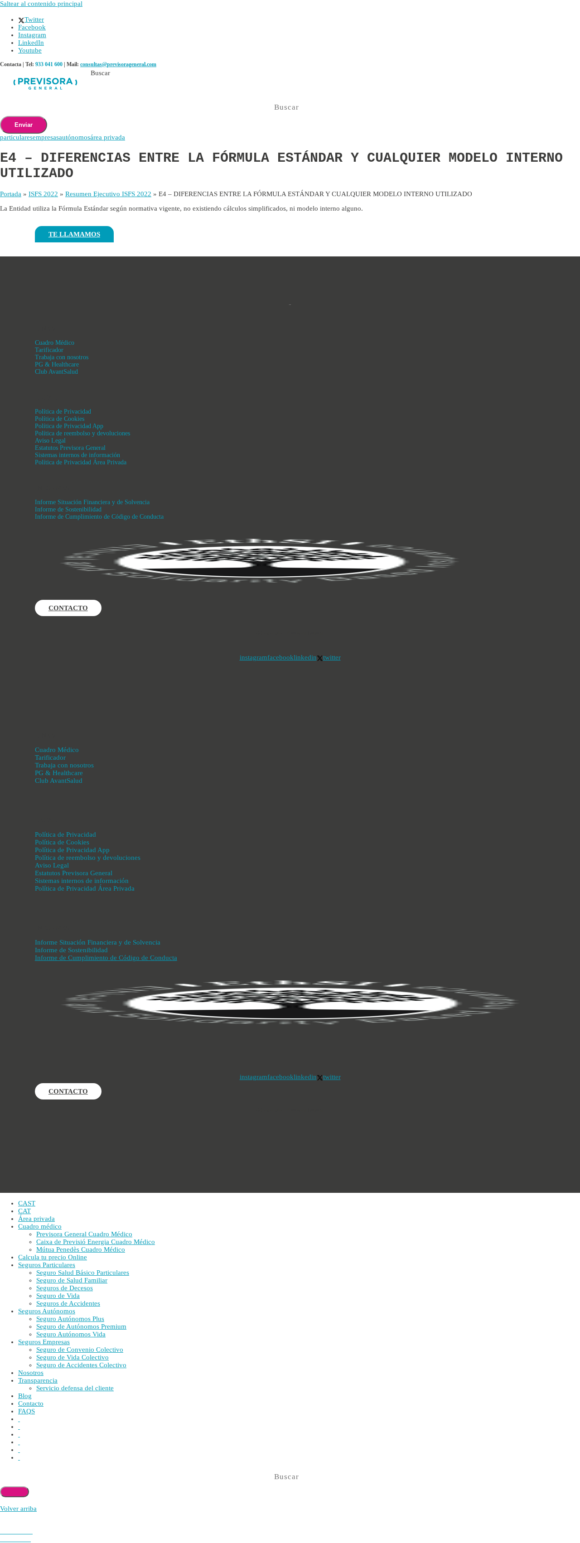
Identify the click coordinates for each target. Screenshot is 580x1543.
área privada (107, 137)
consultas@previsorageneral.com (118, 64)
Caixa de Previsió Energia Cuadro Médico (95, 1241)
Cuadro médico (40, 1226)
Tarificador (49, 350)
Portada (10, 194)
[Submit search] (14, 1491)
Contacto (31, 1403)
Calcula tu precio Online (52, 1257)
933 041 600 (49, 64)
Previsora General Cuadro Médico (84, 1234)
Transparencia (38, 1380)
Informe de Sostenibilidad (68, 509)
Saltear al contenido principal (41, 3)
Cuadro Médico (54, 342)
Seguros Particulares (46, 1264)
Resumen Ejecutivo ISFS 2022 (108, 194)
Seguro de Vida (58, 1295)
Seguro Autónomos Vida (71, 1334)
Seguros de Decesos (64, 1288)
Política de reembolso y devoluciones (82, 433)
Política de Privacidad (63, 411)
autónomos (74, 137)
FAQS (26, 1411)
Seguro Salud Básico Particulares (82, 1272)
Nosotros (31, 1372)
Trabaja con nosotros (61, 357)
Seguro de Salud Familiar (71, 1280)
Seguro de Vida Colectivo (72, 1357)
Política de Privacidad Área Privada (80, 462)
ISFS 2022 (43, 194)
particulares (16, 137)
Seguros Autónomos (46, 1311)
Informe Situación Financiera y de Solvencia (92, 502)
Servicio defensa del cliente (75, 1388)
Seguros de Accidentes (68, 1303)
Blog (25, 1395)
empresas (46, 137)
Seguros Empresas (44, 1341)
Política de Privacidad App (69, 426)
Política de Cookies (59, 418)
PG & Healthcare (57, 364)
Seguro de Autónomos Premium (81, 1326)
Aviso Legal (50, 440)
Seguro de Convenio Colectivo (79, 1349)
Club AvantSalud (56, 371)
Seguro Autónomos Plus (70, 1318)
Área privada (36, 1218)
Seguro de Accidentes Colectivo (81, 1365)
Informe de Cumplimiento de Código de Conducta (99, 516)
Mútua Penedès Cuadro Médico (80, 1249)
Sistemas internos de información (77, 455)
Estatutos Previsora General (70, 447)
